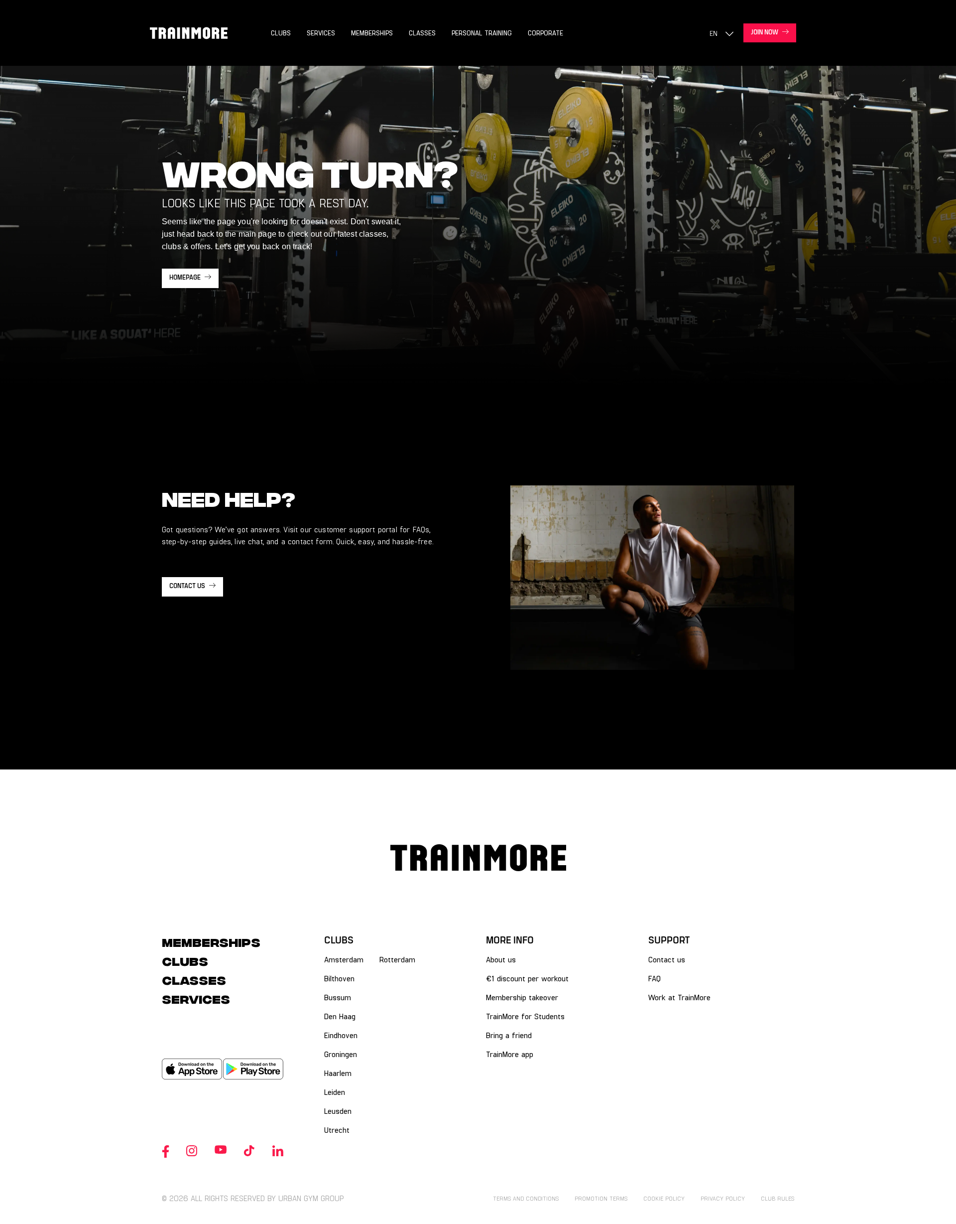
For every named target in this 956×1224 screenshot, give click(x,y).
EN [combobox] (713, 33)
